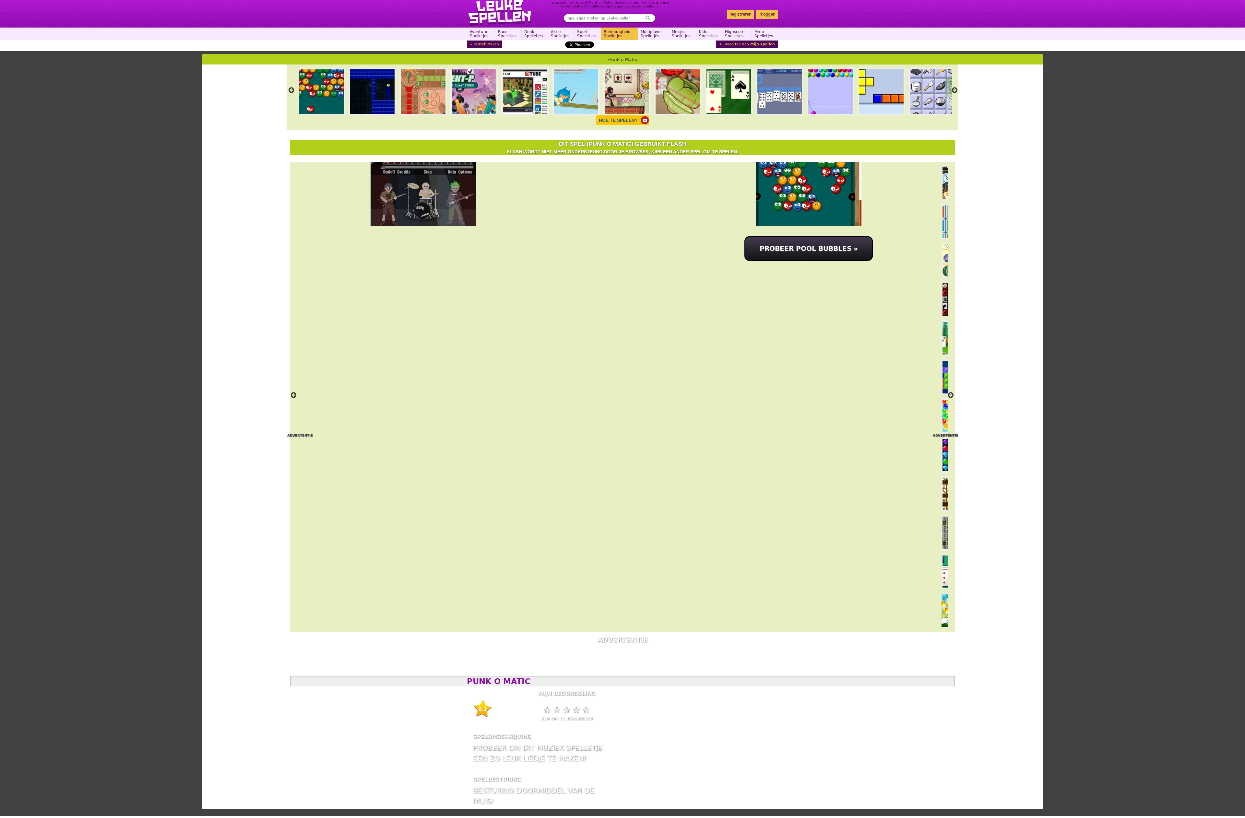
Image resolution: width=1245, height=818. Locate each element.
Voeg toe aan (749, 44)
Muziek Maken (486, 44)
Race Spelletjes (507, 33)
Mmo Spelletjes (763, 33)
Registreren (740, 14)
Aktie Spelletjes (560, 33)
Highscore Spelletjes (734, 33)
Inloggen (767, 14)
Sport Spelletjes (586, 33)
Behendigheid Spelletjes (617, 33)
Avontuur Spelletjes (479, 33)
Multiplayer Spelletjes (651, 33)
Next (954, 90)
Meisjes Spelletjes (681, 33)
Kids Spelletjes (708, 33)
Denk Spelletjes (533, 33)
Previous (291, 90)
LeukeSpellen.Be (500, 13)
